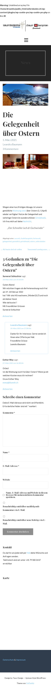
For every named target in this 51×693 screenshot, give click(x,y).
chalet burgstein (27, 238)
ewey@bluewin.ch (10, 382)
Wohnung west (19, 211)
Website (6, 479)
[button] (26, 40)
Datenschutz (8, 660)
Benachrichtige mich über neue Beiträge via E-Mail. (24, 522)
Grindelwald (40, 218)
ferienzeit (36, 238)
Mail (28, 553)
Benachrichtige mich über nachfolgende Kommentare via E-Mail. (21, 508)
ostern (32, 241)
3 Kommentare (10, 148)
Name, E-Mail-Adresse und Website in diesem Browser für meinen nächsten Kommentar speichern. (26, 495)
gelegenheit (7, 241)
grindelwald (25, 241)
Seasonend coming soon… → (39, 249)
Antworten (8, 316)
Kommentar (9, 412)
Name (6, 452)
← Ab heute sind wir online (11, 249)
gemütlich (16, 241)
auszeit (17, 238)
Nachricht (27, 221)
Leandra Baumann (12, 144)
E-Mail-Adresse (11, 466)
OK (25, 686)
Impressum (21, 660)
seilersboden (40, 241)
